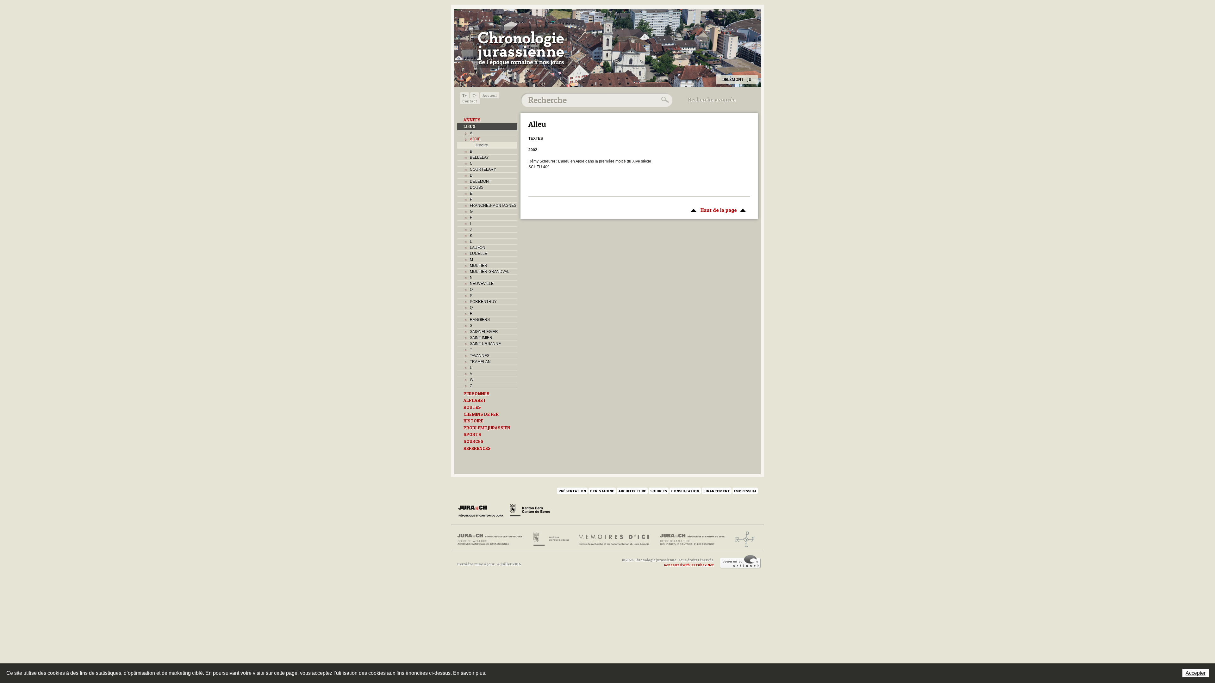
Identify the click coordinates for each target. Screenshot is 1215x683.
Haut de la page (712, 210)
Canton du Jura (482, 511)
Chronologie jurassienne (520, 47)
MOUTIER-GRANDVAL (489, 271)
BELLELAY (479, 157)
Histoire (481, 145)
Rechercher (664, 100)
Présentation (572, 491)
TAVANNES (479, 356)
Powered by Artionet (740, 562)
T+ (464, 95)
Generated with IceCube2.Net (688, 565)
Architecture (632, 491)
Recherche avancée (712, 99)
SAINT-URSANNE (485, 344)
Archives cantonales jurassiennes (492, 539)
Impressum (745, 491)
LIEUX (470, 126)
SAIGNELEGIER (484, 331)
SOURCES (473, 441)
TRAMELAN (480, 362)
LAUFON (477, 247)
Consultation (685, 491)
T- (475, 95)
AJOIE (475, 139)
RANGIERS (480, 319)
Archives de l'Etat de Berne (551, 539)
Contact (469, 101)
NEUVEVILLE (482, 283)
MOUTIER (478, 265)
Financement (716, 491)
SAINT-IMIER (481, 337)
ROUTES (472, 407)
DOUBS (476, 187)
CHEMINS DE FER (481, 414)
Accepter (1196, 673)
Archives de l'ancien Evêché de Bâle (743, 539)
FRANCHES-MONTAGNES (493, 205)
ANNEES (472, 120)
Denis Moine (602, 491)
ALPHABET (475, 400)
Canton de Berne (530, 511)
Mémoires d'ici (614, 539)
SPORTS (472, 434)
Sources (658, 491)
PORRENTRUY (483, 301)
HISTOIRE (473, 421)
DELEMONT (480, 181)
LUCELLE (478, 253)
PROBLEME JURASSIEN (487, 428)
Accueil (490, 95)
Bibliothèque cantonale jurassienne (692, 539)
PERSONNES (476, 394)
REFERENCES (477, 448)
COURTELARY (483, 169)
